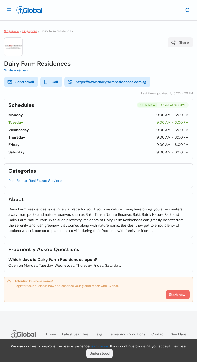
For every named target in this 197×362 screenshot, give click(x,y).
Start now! (177, 294)
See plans (179, 334)
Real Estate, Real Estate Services (35, 180)
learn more (99, 346)
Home (51, 334)
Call (55, 82)
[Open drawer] (9, 10)
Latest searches (75, 334)
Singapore (11, 31)
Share (184, 42)
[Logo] (29, 10)
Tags (99, 334)
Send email (24, 82)
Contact (158, 334)
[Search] (188, 10)
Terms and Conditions (127, 334)
